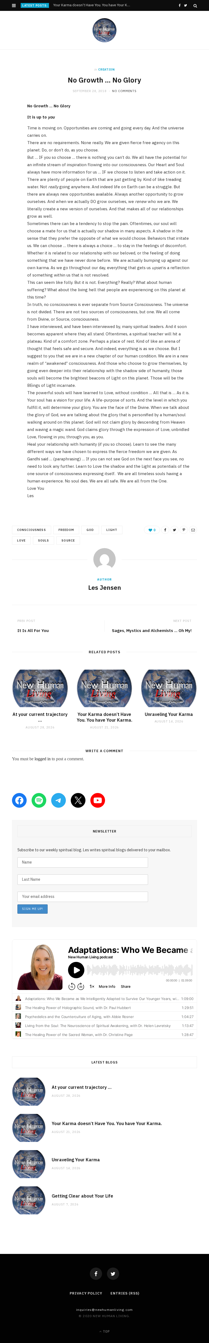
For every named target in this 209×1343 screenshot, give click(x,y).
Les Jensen (104, 587)
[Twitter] (113, 1274)
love (21, 540)
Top (106, 1331)
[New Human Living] (104, 30)
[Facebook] (96, 1274)
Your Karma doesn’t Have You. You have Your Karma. (93, 5)
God (90, 530)
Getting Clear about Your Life (82, 1196)
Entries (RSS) (124, 1293)
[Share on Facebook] (7, 123)
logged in (43, 758)
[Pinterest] (7, 151)
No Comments (124, 91)
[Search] (195, 5)
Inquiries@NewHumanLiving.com (104, 1310)
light (111, 530)
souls (43, 540)
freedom (66, 530)
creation (106, 69)
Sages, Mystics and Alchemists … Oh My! (152, 630)
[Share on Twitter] (7, 137)
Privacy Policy (86, 1293)
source (68, 540)
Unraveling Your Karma (169, 714)
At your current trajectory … (40, 717)
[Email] (7, 165)
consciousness (31, 530)
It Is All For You (33, 630)
